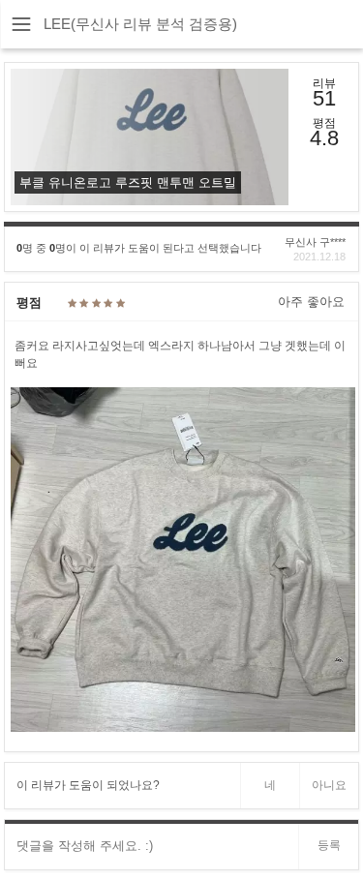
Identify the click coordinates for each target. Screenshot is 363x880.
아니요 (329, 785)
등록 (329, 845)
